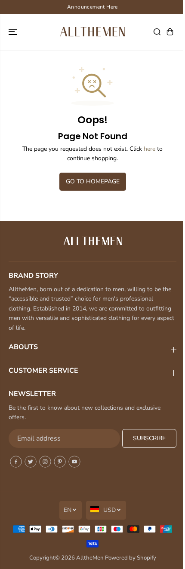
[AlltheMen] (92, 31)
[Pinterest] (59, 461)
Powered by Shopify (130, 558)
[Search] (157, 31)
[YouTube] (74, 461)
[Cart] (169, 31)
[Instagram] (45, 461)
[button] (14, 31)
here (149, 149)
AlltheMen (90, 558)
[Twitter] (30, 461)
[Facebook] (16, 461)
